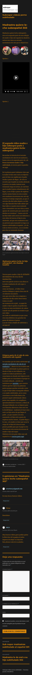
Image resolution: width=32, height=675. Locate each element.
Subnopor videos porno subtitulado (12, 670)
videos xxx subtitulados (8, 466)
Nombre (5, 595)
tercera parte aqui (18, 436)
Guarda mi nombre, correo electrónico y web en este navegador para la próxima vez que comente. (15, 623)
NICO (8, 527)
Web (4, 612)
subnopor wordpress (10, 464)
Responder (6, 500)
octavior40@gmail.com (14, 489)
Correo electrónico (10, 604)
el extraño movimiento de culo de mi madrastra (15, 364)
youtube (16, 383)
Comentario (7, 569)
